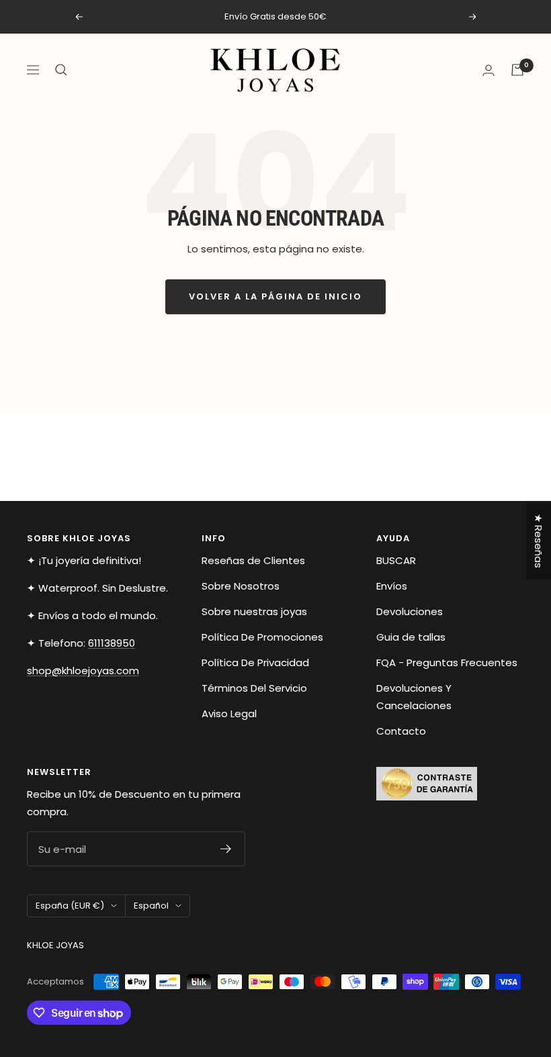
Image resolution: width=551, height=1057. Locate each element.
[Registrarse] (226, 849)
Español (151, 905)
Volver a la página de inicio (275, 296)
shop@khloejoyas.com (83, 670)
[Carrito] (517, 70)
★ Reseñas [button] (539, 541)
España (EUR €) (70, 905)
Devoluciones (409, 611)
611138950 (111, 643)
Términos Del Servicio (254, 688)
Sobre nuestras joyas (254, 611)
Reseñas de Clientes (253, 560)
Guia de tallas (411, 637)
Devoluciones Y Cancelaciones (414, 697)
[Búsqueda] (61, 70)
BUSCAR (396, 560)
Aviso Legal (229, 713)
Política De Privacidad (255, 662)
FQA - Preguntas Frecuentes (446, 662)
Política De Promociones (262, 637)
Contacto (401, 731)
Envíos (391, 586)
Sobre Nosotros (241, 586)
